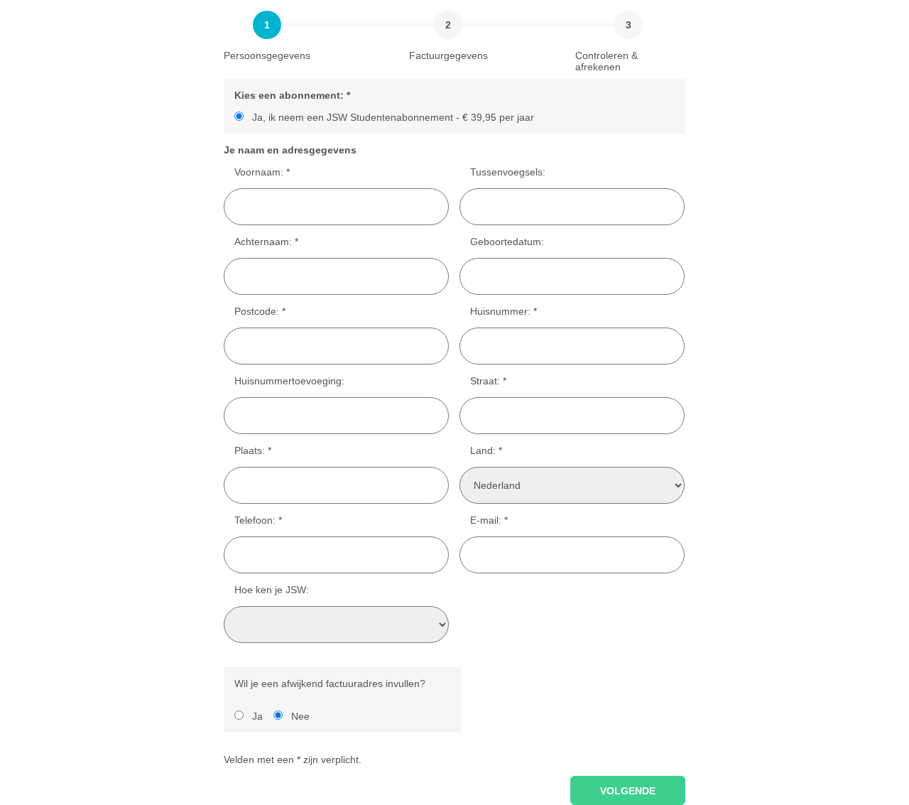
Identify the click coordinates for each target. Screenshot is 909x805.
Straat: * (488, 381)
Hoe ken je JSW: (271, 589)
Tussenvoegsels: (507, 172)
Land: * (486, 450)
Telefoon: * (258, 520)
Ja (257, 716)
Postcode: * (259, 311)
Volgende (627, 790)
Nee (300, 716)
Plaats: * (252, 450)
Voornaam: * (262, 172)
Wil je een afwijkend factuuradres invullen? (329, 683)
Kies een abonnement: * (292, 95)
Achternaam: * (266, 241)
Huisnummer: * (503, 311)
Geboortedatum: (507, 241)
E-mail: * (489, 520)
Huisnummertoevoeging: (289, 381)
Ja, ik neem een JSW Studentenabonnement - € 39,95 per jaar (393, 117)
